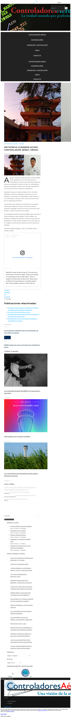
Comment (7, 516)
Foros (37, 50)
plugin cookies (10, 711)
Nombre (6, 493)
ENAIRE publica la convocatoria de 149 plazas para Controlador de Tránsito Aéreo (20, 594)
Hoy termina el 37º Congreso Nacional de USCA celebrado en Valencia (21, 600)
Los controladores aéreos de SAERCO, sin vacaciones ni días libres (21, 618)
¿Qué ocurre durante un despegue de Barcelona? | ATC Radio (21, 559)
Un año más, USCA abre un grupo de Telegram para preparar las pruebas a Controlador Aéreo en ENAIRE (21, 588)
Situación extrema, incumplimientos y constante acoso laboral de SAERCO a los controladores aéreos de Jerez (21, 629)
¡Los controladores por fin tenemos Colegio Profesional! (21, 612)
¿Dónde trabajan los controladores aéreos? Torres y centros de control (21, 569)
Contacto (37, 55)
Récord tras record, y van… (18, 623)
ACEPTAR (3, 714)
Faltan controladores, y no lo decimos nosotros (21, 606)
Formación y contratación (37, 45)
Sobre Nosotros (12, 701)
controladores (7, 324)
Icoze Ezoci (26, 286)
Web (5, 500)
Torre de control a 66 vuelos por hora (19, 312)
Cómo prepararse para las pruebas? (21, 526)
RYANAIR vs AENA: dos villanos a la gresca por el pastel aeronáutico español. (20, 635)
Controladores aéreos (37, 34)
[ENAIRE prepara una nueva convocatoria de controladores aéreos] (7, 339)
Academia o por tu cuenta (18, 530)
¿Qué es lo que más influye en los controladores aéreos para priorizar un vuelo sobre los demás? (21, 641)
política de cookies (42, 710)
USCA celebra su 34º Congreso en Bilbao (17, 436)
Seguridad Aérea (37, 40)
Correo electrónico (9, 497)
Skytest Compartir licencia (18, 535)
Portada (21, 143)
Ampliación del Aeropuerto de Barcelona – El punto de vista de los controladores (21, 582)
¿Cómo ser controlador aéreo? (19, 564)
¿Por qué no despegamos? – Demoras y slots (18, 575)
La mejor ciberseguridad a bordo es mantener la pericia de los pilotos (21, 647)
